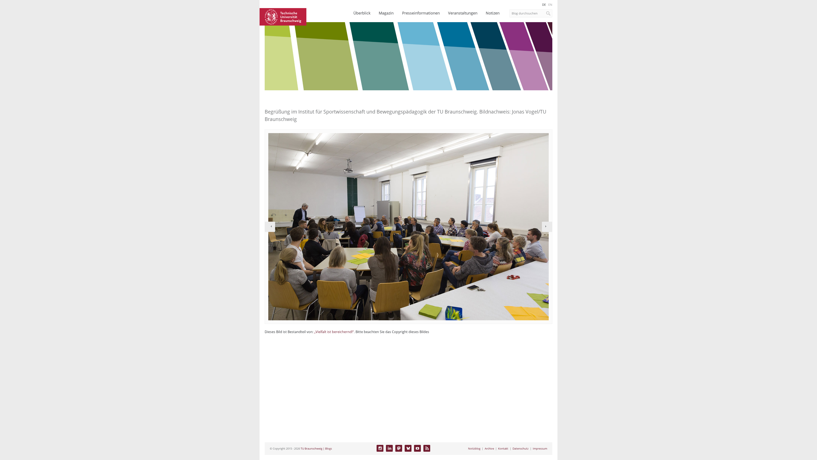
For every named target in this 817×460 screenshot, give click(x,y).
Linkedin (389, 448)
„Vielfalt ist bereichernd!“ (334, 331)
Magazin (386, 13)
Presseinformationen (421, 13)
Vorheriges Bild (270, 227)
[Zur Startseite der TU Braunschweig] (283, 16)
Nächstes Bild (547, 227)
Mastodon (398, 448)
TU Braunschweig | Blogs (316, 448)
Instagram (380, 448)
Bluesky (408, 448)
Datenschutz (520, 448)
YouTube (417, 448)
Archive (489, 448)
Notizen (493, 13)
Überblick (361, 13)
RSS (426, 448)
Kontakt (503, 448)
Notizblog (474, 448)
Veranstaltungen (462, 13)
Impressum (540, 448)
